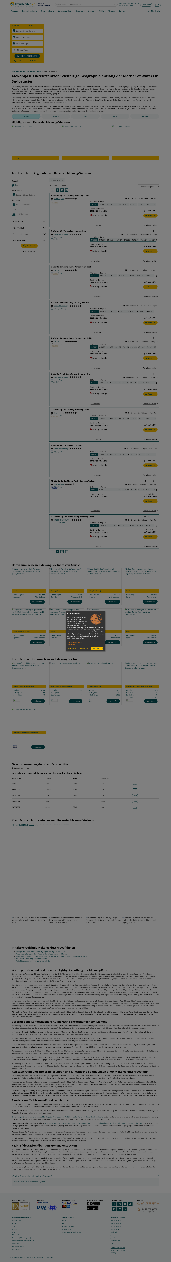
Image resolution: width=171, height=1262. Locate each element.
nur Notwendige (84, 648)
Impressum (71, 644)
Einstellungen (71, 648)
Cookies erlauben (97, 648)
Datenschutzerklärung (74, 642)
